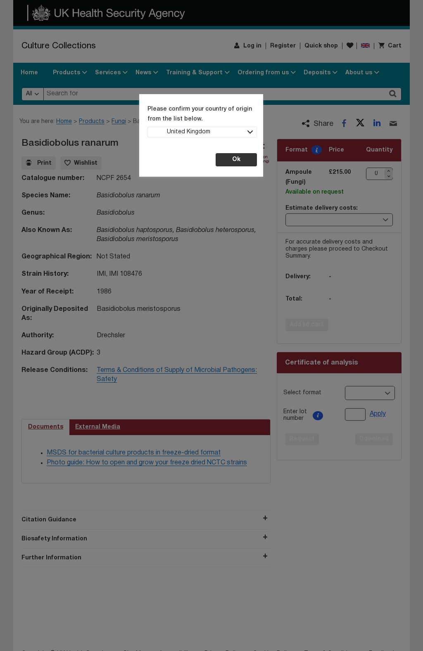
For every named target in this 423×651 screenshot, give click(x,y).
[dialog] (211, 325)
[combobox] (202, 132)
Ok (236, 159)
